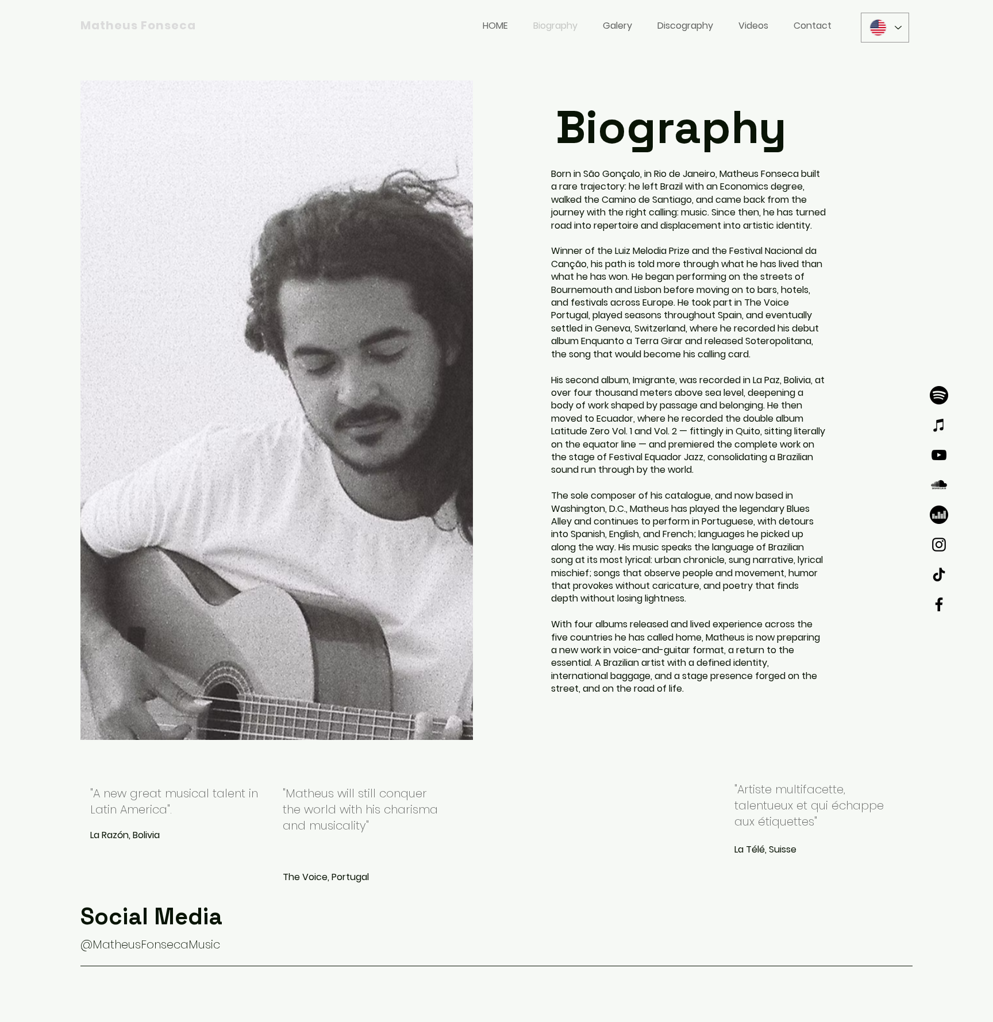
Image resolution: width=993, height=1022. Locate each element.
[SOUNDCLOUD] (939, 485)
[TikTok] (939, 574)
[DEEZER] (939, 515)
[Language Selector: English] (885, 28)
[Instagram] (939, 544)
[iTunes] (939, 425)
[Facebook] (939, 604)
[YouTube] (939, 455)
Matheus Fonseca (138, 25)
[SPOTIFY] (939, 395)
